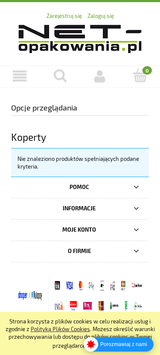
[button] (20, 76)
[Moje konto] (100, 76)
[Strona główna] (80, 37)
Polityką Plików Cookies (60, 329)
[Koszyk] (140, 75)
